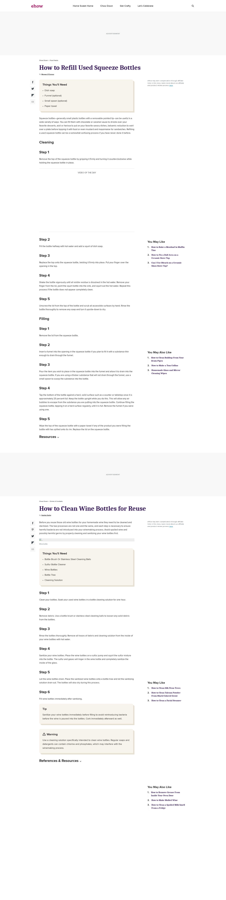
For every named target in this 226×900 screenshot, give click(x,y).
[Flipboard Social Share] (32, 95)
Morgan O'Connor (47, 74)
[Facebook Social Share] (32, 82)
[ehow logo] (37, 6)
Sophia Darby (46, 515)
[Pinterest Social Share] (32, 529)
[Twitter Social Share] (32, 88)
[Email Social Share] (32, 101)
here (171, 85)
